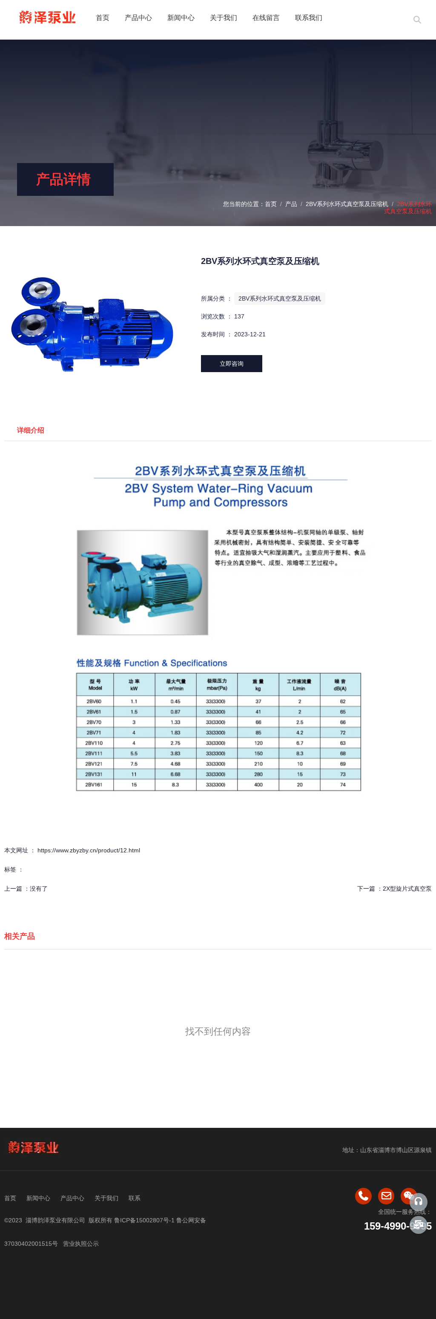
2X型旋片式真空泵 (407, 888)
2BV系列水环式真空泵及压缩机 (347, 204)
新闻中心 (181, 17)
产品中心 (138, 17)
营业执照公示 (80, 1243)
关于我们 (223, 17)
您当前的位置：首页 (250, 204)
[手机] (363, 1196)
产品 (291, 204)
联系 (135, 1198)
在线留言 (266, 17)
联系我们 (308, 17)
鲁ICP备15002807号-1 (144, 1220)
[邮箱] (386, 1196)
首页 (102, 17)
